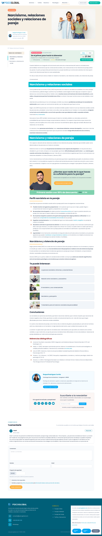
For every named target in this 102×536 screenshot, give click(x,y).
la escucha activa (66, 211)
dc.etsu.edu (68, 348)
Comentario (13, 448)
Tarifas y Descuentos (60, 517)
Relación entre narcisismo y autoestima (53, 279)
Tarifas (40, 3)
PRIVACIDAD (65, 532)
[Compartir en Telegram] (38, 403)
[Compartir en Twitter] (42, 403)
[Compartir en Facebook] (46, 403)
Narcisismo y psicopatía (49, 296)
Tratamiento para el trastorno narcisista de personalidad (59, 305)
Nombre (12, 463)
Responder (88, 430)
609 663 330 (17, 520)
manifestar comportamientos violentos (56, 235)
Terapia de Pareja (59, 514)
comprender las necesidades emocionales (52, 218)
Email (53, 463)
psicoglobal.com (83, 508)
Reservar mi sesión (87, 59)
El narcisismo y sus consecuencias (52, 287)
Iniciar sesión (83, 2)
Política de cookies (85, 522)
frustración (42, 114)
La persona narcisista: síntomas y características (57, 270)
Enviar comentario (16, 487)
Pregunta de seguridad (16, 470)
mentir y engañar (78, 220)
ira (36, 114)
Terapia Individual (59, 511)
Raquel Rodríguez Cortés (19, 32)
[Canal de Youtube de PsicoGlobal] (53, 403)
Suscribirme (82, 403)
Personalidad (12, 10)
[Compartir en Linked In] (49, 403)
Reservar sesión (94, 2)
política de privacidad (78, 407)
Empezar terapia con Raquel (50, 386)
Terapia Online (58, 509)
